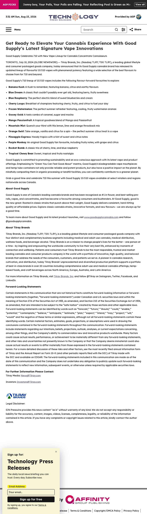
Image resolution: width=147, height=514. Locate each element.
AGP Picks (9, 4)
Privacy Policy (131, 510)
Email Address (17, 486)
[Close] (56, 451)
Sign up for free (31, 499)
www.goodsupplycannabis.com (101, 217)
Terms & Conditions (80, 510)
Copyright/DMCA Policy (107, 510)
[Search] (116, 29)
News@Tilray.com (31, 375)
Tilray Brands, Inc (63, 276)
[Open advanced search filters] (123, 29)
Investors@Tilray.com (29, 381)
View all (140, 4)
